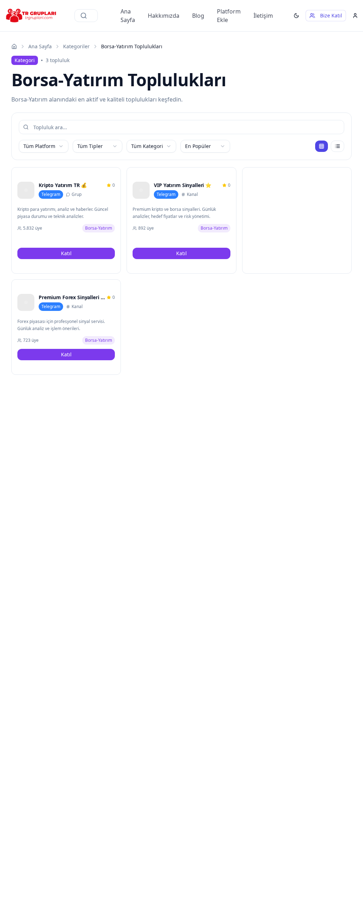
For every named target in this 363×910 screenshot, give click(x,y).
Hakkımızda (163, 16)
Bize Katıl (331, 15)
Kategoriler (76, 46)
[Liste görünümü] (337, 146)
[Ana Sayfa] (14, 46)
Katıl (66, 253)
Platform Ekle (229, 15)
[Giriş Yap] (355, 15)
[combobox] (43, 146)
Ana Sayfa (128, 15)
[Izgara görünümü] (321, 146)
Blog (198, 16)
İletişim (263, 16)
